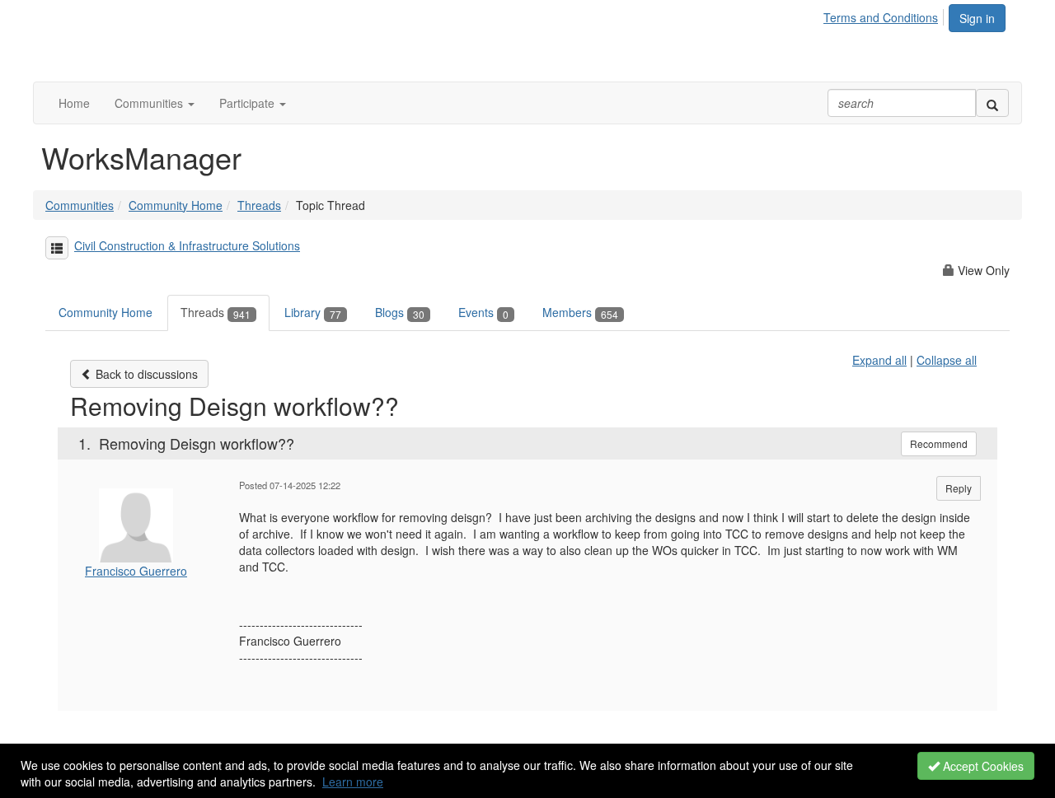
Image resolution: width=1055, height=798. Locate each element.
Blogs (399, 312)
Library (312, 312)
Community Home (176, 205)
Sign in (977, 18)
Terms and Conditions (880, 17)
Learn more (352, 781)
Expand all (879, 360)
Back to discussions (145, 374)
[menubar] (885, 15)
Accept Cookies (982, 766)
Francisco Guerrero (136, 570)
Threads (259, 205)
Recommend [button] (939, 443)
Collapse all (947, 360)
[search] (992, 103)
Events (483, 312)
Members (580, 312)
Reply (958, 488)
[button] (154, 103)
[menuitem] (885, 15)
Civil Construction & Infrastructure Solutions (187, 245)
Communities (79, 205)
